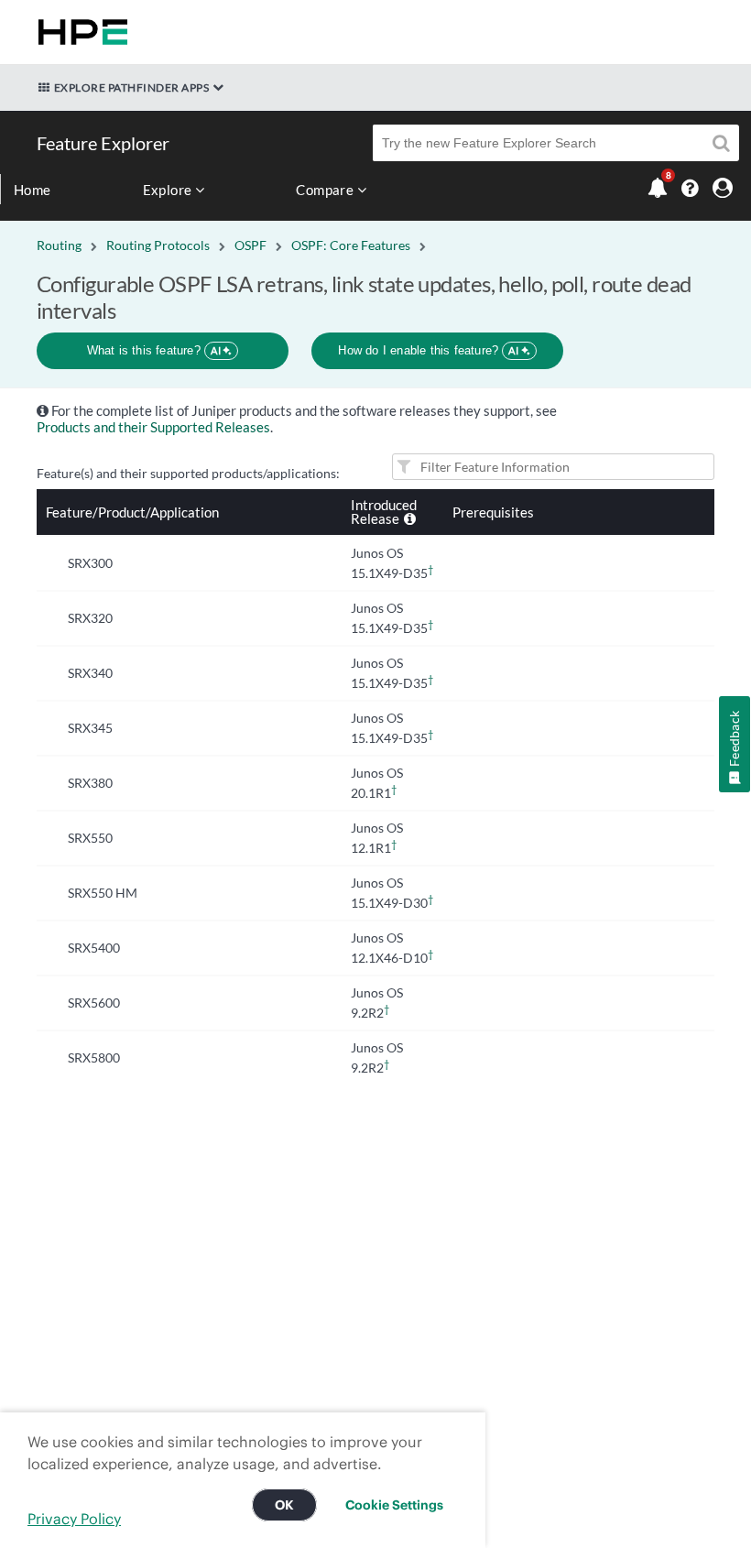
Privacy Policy (74, 1519)
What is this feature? (154, 350)
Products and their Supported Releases (153, 427)
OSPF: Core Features (350, 245)
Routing (59, 245)
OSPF (250, 245)
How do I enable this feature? (428, 350)
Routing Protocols (158, 245)
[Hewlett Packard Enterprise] (79, 32)
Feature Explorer (103, 143)
